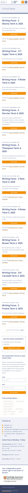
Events (20, 411)
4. (13, 330)
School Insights (8, 409)
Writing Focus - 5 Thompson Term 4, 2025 (11, 148)
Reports (12, 414)
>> (19, 330)
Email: (3, 384)
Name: (3, 377)
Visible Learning (14, 38)
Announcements (8, 406)
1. (6, 330)
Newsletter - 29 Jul (14, 348)
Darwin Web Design (6, 490)
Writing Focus (13, 197)
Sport (5, 414)
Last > (22, 330)
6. (17, 330)
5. (15, 330)
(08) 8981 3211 (26, 2)
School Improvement (9, 411)
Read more (14, 34)
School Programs (8, 404)
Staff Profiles (19, 409)
